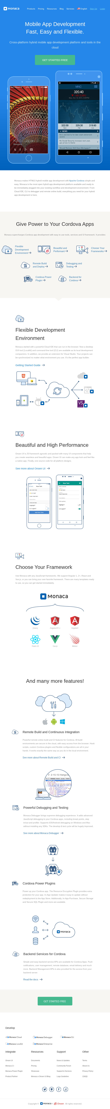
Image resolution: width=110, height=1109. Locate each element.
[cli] (67, 1037)
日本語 (85, 1076)
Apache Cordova (76, 180)
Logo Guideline (63, 1076)
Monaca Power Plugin (14, 1071)
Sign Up (93, 9)
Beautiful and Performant (60, 250)
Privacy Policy (87, 1071)
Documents (35, 1061)
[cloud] (13, 1037)
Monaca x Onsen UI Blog (40, 1076)
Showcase (35, 1071)
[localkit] (14, 1044)
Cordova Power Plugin (43, 279)
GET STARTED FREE (55, 60)
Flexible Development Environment (22, 249)
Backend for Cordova (75, 279)
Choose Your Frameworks (97, 250)
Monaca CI (9, 1066)
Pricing (41, 9)
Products (31, 9)
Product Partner (11, 1076)
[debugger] (42, 1037)
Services (70, 9)
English (83, 9)
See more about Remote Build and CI (42, 757)
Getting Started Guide (27, 365)
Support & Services (64, 1071)
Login (102, 9)
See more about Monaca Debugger (41, 833)
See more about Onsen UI (30, 468)
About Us (86, 1066)
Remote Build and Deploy (40, 265)
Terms (84, 1061)
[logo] (11, 8)
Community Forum (64, 1066)
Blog (62, 9)
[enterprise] (42, 1044)
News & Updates (63, 1061)
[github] (51, 1089)
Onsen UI (9, 1061)
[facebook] (58, 1089)
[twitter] (44, 1089)
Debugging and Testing (74, 265)
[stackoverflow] (65, 1089)
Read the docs (30, 979)
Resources (52, 9)
